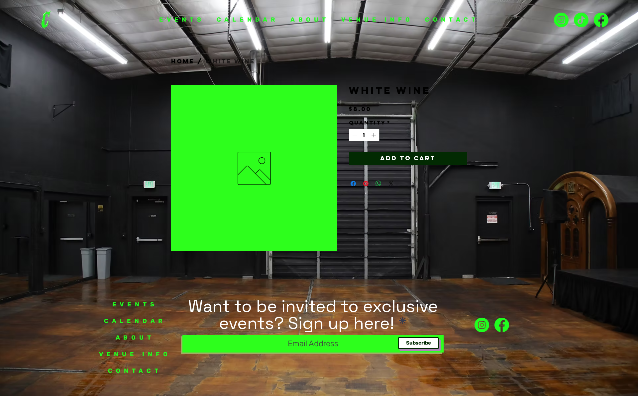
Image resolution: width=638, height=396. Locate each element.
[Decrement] (354, 135)
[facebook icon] (501, 325)
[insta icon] (561, 20)
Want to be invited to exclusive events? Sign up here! (313, 315)
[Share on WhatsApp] (378, 184)
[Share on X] (391, 184)
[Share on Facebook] (353, 184)
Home (182, 61)
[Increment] (374, 135)
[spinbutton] (364, 135)
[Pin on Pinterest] (366, 184)
